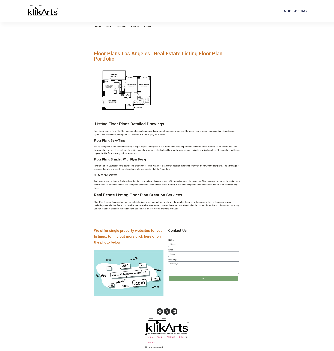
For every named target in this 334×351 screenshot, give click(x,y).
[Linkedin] (174, 311)
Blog (133, 26)
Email (170, 249)
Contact (148, 26)
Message (172, 259)
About (109, 26)
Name (171, 240)
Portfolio (121, 26)
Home (98, 26)
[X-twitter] (167, 311)
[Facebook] (160, 311)
